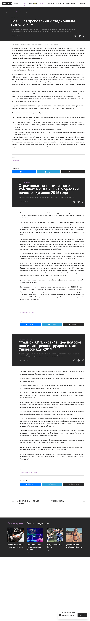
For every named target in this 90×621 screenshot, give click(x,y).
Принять (82, 615)
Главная (13, 12)
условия (71, 617)
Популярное (15, 523)
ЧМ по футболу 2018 (24, 182)
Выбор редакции (37, 523)
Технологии (14, 18)
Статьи (18, 12)
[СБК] (7, 3)
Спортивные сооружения (26, 339)
